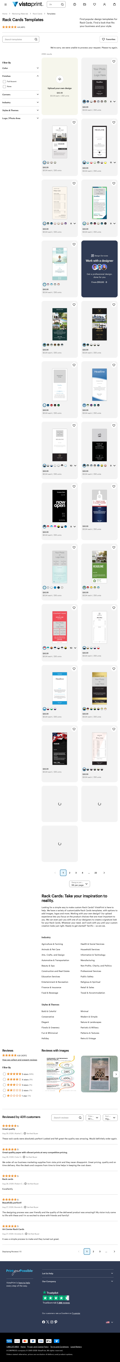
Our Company (49, 1281)
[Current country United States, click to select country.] (110, 1322)
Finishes (6, 76)
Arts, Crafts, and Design (53, 955)
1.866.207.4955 (12, 1347)
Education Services (51, 976)
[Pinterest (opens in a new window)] (55, 1322)
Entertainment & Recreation (55, 982)
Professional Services (91, 971)
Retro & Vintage (88, 1038)
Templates (51, 14)
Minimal (84, 1011)
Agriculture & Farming (52, 944)
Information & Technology (93, 955)
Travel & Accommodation (93, 992)
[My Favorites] (94, 4)
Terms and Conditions (59, 1347)
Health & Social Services (92, 944)
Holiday (45, 1038)
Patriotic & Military (89, 1027)
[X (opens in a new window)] (47, 1322)
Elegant (45, 1022)
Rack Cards (37, 14)
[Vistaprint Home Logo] (27, 4)
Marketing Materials (20, 14)
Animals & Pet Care (51, 949)
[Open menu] (5, 4)
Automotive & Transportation (55, 960)
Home (4, 14)
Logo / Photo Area (11, 118)
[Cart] (114, 4)
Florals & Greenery (50, 1027)
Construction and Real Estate (56, 971)
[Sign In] (104, 4)
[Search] (62, 4)
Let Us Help (47, 1273)
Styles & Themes (10, 110)
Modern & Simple (89, 1016)
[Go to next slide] (116, 1074)
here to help (24, 1282)
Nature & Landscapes (91, 1022)
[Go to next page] (114, 1251)
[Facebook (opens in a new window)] (43, 1322)
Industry (6, 102)
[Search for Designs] (36, 39)
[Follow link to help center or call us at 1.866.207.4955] (74, 4)
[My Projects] (84, 4)
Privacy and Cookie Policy (38, 1347)
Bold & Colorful (49, 1011)
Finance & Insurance (51, 987)
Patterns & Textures (90, 1033)
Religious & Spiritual (90, 982)
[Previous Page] (55, 873)
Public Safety (87, 976)
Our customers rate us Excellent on (61, 1313)
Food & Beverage (50, 992)
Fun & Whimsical (50, 1033)
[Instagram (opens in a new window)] (51, 1322)
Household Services (90, 949)
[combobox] (54, 4)
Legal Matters (76, 1347)
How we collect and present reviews (19, 1059)
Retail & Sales (87, 987)
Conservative (48, 1016)
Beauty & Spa (48, 965)
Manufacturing (88, 960)
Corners (6, 94)
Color (5, 68)
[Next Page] (104, 873)
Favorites (110, 39)
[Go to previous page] (79, 1251)
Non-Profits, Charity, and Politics (96, 965)
